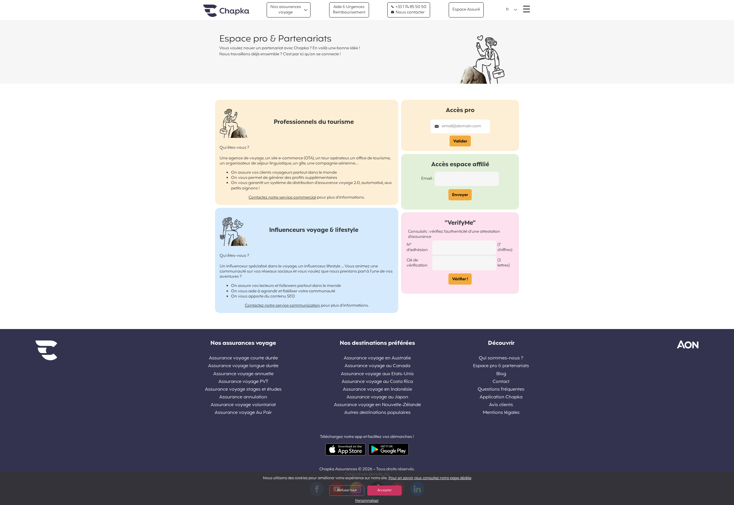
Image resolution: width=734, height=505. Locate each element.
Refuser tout (347, 490)
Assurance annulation (243, 397)
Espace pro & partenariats (501, 366)
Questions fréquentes (501, 390)
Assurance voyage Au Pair (243, 413)
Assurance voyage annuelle (243, 374)
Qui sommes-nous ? (501, 358)
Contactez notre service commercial (282, 198)
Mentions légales (501, 413)
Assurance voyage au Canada (377, 366)
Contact (501, 382)
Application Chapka (501, 397)
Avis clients (501, 405)
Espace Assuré (466, 10)
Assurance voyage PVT (243, 382)
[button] (511, 9)
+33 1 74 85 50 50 (410, 7)
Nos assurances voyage (285, 9)
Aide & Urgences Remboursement (349, 9)
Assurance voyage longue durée (243, 366)
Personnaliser (367, 501)
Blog (501, 374)
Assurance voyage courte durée (243, 358)
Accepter (384, 490)
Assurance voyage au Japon (377, 397)
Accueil (226, 11)
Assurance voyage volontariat (243, 405)
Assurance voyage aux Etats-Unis (377, 374)
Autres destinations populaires (377, 413)
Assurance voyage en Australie (377, 358)
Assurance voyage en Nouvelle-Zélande (377, 405)
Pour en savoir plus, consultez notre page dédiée (430, 478)
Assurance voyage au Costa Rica (377, 382)
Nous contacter (410, 12)
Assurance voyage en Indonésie (377, 390)
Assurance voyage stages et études (243, 390)
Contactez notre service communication (282, 306)
